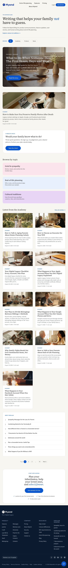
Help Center (42, 524)
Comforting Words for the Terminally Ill (19, 424)
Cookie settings (38, 564)
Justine (4, 527)
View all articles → (60, 210)
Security (26, 530)
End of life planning (44, 535)
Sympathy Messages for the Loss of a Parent (21, 419)
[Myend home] (8, 4)
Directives (15, 530)
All (10, 41)
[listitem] (51, 557)
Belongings (5, 541)
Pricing (26, 524)
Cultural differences (44, 527)
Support (26, 533)
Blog (40, 538)
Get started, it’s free (34, 490)
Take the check (13, 148)
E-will (3, 530)
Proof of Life (16, 533)
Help (31, 564)
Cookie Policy (24, 564)
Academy (17, 41)
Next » (45, 461)
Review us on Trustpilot (9, 557)
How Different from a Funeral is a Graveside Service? (23, 428)
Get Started (60, 5)
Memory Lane (16, 527)
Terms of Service (15, 564)
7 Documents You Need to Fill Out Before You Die (22, 433)
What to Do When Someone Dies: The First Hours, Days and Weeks (28, 59)
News (34, 41)
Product (26, 41)
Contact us (27, 536)
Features (4, 524)
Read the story (13, 78)
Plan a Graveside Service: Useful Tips (19, 442)
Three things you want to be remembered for (21, 447)
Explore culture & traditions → (11, 33)
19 (39, 461)
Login (53, 5)
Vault (3, 538)
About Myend (28, 527)
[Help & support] (63, 563)
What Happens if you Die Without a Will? (20, 451)
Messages (15, 524)
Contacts (15, 541)
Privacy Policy (42, 541)
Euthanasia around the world (16, 438)
